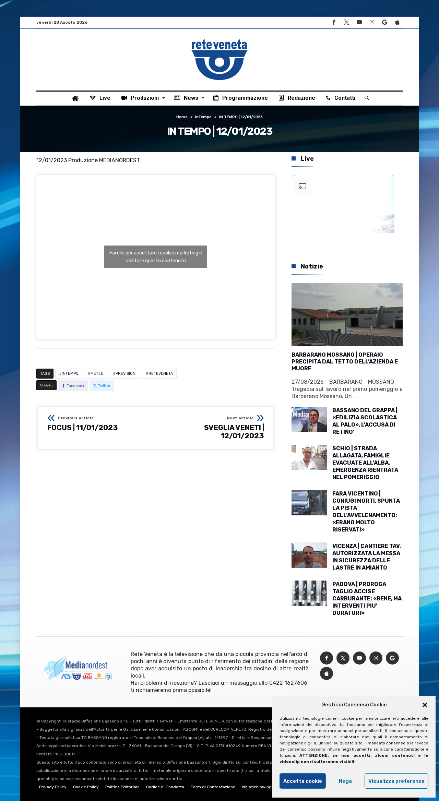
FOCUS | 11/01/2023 (82, 424)
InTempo (203, 117)
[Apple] (397, 22)
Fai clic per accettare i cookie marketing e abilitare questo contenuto (155, 257)
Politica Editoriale (122, 787)
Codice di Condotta (165, 787)
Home (182, 117)
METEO (97, 373)
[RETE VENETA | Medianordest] (219, 39)
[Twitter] (346, 22)
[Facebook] (333, 22)
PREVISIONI (126, 373)
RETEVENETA (161, 373)
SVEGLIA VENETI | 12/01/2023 (234, 428)
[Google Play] (384, 22)
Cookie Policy (86, 787)
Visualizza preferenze (396, 781)
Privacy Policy (53, 787)
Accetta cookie (302, 781)
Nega (345, 781)
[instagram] (371, 22)
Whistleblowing (257, 787)
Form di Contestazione (213, 787)
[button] (425, 705)
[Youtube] (359, 22)
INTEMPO (70, 373)
